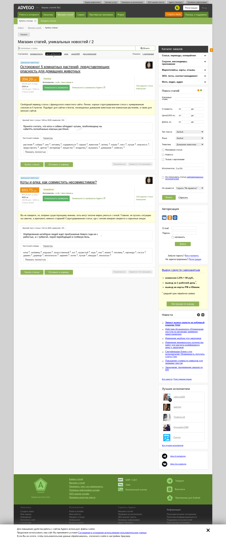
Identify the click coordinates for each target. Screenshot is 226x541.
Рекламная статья (173, 150)
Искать (168, 197)
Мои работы (75, 514)
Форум (120, 14)
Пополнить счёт (27, 520)
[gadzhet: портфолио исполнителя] (167, 407)
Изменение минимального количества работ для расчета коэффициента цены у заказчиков (184, 345)
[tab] (43, 120)
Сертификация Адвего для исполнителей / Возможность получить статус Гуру (185, 354)
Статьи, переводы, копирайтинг (179, 55)
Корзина (24, 35)
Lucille (57, 82)
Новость (169, 155)
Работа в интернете (29, 14)
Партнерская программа (178, 523)
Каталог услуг (111, 2)
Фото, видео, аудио (172, 82)
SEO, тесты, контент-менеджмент (180, 76)
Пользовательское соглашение (181, 514)
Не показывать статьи (184, 178)
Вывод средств (76, 523)
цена (66, 54)
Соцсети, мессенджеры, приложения (174, 62)
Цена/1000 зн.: (169, 115)
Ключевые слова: (167, 98)
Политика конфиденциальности (182, 517)
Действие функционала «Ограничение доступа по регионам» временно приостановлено (184, 331)
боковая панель (211, 50)
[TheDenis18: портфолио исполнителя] (167, 417)
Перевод (47, 79)
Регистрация (191, 8)
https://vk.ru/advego (178, 464)
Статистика (25, 523)
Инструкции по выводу (183, 304)
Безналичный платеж (136, 489)
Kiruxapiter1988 (181, 427)
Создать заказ (174, 14)
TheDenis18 (179, 417)
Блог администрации (183, 379)
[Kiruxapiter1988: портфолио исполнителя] (167, 427)
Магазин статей (65, 14)
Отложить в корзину (59, 164)
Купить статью (26, 21)
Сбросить (183, 197)
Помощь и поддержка (196, 14)
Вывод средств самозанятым (181, 270)
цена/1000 (75, 54)
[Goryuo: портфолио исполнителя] (167, 437)
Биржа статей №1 (51, 7)
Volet (128, 485)
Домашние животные (30, 63)
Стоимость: (167, 109)
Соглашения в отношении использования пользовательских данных (112, 532)
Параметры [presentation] (48, 138)
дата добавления (53, 54)
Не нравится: (168, 188)
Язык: (164, 138)
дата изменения (89, 54)
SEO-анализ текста (156, 2)
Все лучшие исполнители (172, 445)
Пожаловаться (119, 164)
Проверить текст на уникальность (86, 486)
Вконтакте (180, 489)
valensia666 (179, 397)
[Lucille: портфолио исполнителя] (149, 65)
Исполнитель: (168, 168)
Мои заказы (25, 514)
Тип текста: (167, 132)
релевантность (36, 54)
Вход (204, 8)
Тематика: (166, 145)
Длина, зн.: (167, 122)
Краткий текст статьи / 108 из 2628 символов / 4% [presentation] (43, 120)
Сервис (81, 14)
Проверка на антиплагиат (132, 2)
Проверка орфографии (197, 2)
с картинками (148, 54)
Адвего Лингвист (176, 2)
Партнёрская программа (101, 14)
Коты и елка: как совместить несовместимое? (58, 182)
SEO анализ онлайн (79, 494)
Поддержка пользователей (179, 520)
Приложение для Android (187, 498)
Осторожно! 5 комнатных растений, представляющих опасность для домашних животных (65, 69)
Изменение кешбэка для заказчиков (183, 338)
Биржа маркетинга (92, 2)
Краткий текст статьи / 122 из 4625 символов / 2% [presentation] (43, 228)
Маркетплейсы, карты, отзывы (178, 70)
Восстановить (192, 255)
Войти (183, 244)
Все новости (167, 379)
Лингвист (125, 523)
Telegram (179, 481)
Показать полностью (35, 152)
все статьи (66, 82)
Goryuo (177, 437)
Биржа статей (76, 479)
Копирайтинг (49, 190)
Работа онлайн (76, 511)
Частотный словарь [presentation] (31, 138)
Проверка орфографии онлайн (84, 490)
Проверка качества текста (82, 497)
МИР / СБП (131, 480)
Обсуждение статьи (144, 86)
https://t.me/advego (178, 456)
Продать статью (48, 21)
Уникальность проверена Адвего (87, 87)
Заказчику (48, 14)
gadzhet (177, 407)
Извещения (141, 89)
